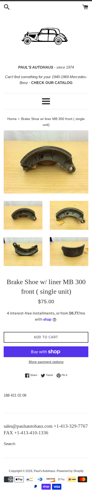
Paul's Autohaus (44, 471)
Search (9, 444)
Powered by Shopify (70, 471)
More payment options (46, 362)
